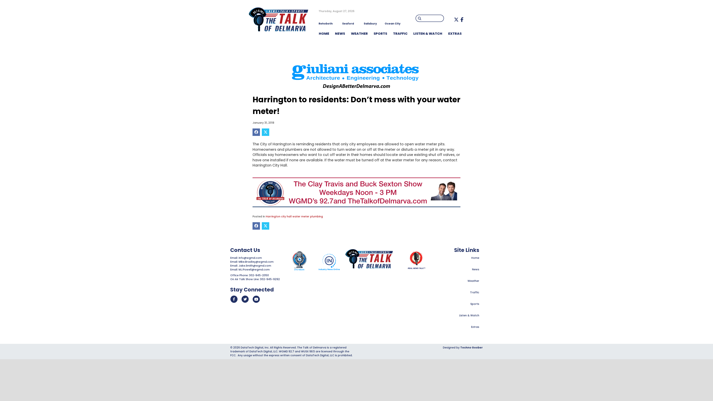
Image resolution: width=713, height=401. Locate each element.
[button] (456, 19)
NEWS (340, 33)
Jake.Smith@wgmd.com (255, 266)
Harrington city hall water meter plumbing (294, 216)
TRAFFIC (400, 33)
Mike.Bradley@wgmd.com (256, 262)
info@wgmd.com (251, 258)
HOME (324, 33)
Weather (473, 281)
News (475, 269)
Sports (380, 33)
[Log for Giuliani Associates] (356, 75)
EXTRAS (455, 33)
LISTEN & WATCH (427, 33)
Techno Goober (471, 347)
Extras (475, 327)
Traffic (474, 292)
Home (475, 258)
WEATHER (359, 33)
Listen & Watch (469, 315)
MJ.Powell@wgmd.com (255, 269)
